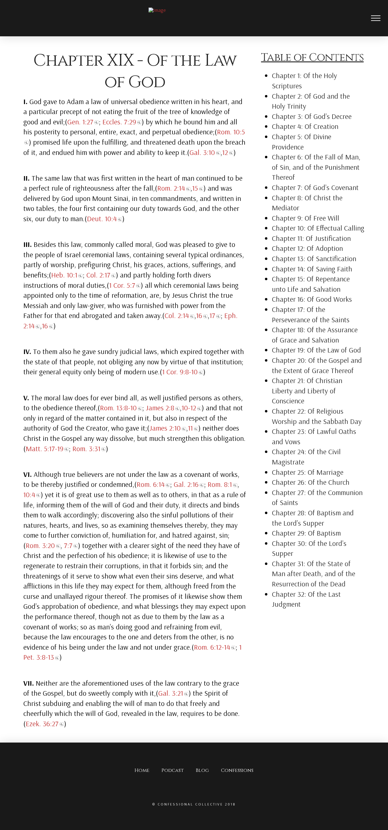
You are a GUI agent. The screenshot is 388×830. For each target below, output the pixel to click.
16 (199, 315)
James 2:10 (165, 427)
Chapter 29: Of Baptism (306, 532)
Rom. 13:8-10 (118, 407)
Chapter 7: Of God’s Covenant (315, 187)
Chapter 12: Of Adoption (307, 248)
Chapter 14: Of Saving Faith (312, 268)
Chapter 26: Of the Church (311, 482)
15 (195, 187)
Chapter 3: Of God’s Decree (312, 116)
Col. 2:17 (98, 274)
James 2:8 (160, 407)
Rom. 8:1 (220, 484)
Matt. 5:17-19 (44, 448)
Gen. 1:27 (80, 121)
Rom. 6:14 (151, 484)
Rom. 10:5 (231, 131)
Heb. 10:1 (64, 274)
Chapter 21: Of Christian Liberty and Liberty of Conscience (307, 390)
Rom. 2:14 (171, 187)
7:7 (68, 545)
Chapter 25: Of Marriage (307, 472)
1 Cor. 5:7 (122, 285)
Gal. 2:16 (186, 484)
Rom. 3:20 (40, 545)
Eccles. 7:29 (119, 121)
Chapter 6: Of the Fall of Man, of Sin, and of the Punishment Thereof (316, 167)
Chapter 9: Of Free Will (305, 217)
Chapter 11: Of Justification (311, 238)
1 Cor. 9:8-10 (180, 371)
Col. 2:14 (177, 315)
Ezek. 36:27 (42, 723)
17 (212, 315)
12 (225, 152)
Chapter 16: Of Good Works (312, 298)
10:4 (29, 494)
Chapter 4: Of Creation (305, 126)
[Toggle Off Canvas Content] (379, 18)
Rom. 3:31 (86, 448)
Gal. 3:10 (202, 152)
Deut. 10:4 (102, 218)
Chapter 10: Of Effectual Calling (318, 227)
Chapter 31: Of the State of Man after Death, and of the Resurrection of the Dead (313, 573)
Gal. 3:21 (170, 692)
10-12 (189, 407)
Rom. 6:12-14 (212, 646)
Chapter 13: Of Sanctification (314, 258)
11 (190, 427)
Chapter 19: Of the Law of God (316, 349)
